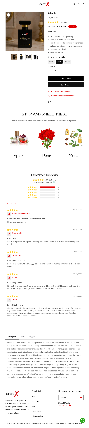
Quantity (51, 66)
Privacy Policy (37, 416)
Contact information (75, 424)
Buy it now (65, 85)
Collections (36, 411)
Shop (34, 396)
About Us (35, 401)
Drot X (15, 424)
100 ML (68, 62)
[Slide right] (42, 56)
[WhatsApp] (70, 406)
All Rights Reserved (23, 424)
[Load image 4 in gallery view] (36, 57)
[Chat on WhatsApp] (82, 421)
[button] (4, 4)
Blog (33, 406)
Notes (23, 337)
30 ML (52, 62)
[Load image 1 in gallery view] (14, 57)
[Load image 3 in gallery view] (28, 57)
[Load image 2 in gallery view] (21, 57)
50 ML (59, 62)
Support (32, 337)
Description (12, 337)
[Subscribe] (81, 397)
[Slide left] (7, 56)
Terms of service (60, 424)
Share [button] (52, 102)
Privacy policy (48, 424)
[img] (12, 210)
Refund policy (36, 424)
